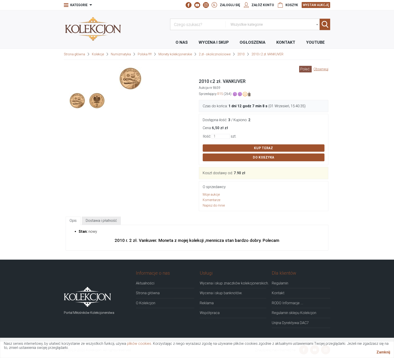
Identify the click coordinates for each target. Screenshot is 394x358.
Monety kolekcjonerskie (175, 54)
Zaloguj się (230, 5)
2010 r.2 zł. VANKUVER (267, 54)
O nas (182, 42)
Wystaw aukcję (316, 5)
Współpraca (210, 313)
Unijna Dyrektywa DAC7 (290, 323)
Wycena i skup (214, 42)
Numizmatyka (121, 54)
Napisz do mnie (214, 205)
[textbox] (274, 24)
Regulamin (280, 283)
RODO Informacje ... (287, 303)
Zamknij (383, 352)
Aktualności (145, 283)
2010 (241, 54)
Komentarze (211, 200)
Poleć (305, 69)
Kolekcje (98, 54)
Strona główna (74, 54)
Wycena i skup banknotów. (221, 293)
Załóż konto (262, 5)
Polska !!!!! (145, 54)
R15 (220, 93)
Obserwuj (321, 69)
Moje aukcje (211, 194)
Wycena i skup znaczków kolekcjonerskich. (233, 283)
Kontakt (285, 42)
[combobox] (274, 24)
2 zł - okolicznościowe (215, 54)
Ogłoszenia (252, 42)
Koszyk (291, 5)
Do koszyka (263, 157)
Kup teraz (263, 148)
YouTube (315, 42)
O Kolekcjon (145, 303)
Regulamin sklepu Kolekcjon (294, 313)
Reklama (207, 303)
